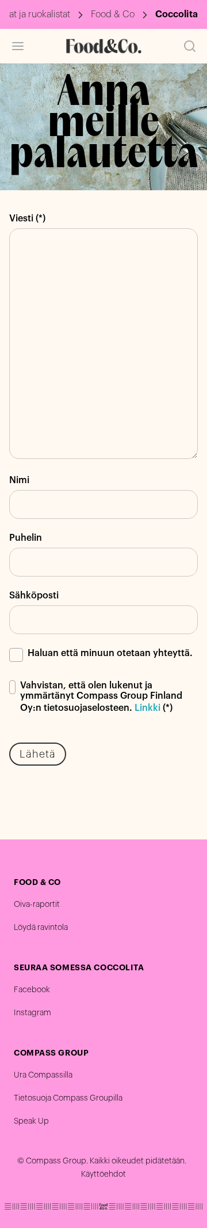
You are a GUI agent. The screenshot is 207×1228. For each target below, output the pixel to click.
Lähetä (38, 754)
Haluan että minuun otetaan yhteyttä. (110, 653)
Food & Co (113, 14)
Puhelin (25, 538)
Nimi (19, 480)
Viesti (21, 218)
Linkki (147, 708)
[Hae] (189, 46)
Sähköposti (34, 595)
